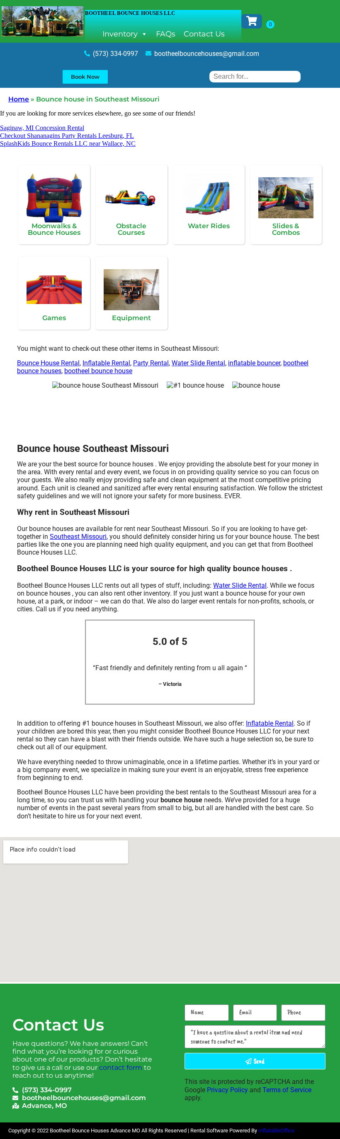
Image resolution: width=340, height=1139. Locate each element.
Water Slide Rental (198, 363)
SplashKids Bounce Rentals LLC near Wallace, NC (68, 143)
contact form (120, 1067)
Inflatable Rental (106, 363)
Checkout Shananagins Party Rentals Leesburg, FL (67, 135)
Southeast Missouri (78, 537)
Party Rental (151, 363)
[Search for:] (255, 76)
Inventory (120, 34)
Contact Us (204, 34)
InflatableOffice (276, 1130)
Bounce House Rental (48, 363)
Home (18, 99)
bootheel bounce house (98, 371)
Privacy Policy (227, 1090)
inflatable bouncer (254, 363)
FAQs (165, 34)
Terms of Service (286, 1090)
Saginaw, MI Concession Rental (42, 127)
